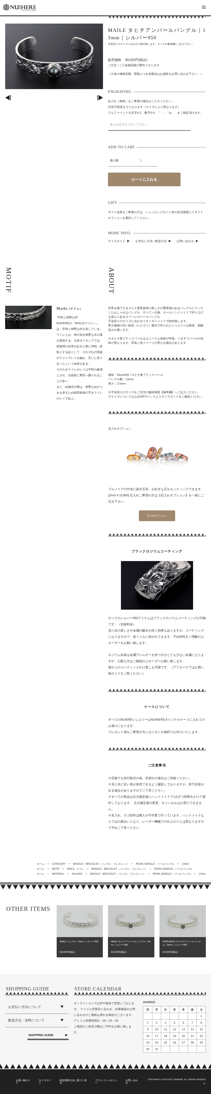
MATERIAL (58, 873)
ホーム (40, 863)
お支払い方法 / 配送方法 (151, 241)
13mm (185, 863)
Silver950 (77, 873)
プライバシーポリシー (106, 1081)
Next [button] (100, 97)
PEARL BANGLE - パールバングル (155, 863)
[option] (54, 56)
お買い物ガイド (23, 1081)
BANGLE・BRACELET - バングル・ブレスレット (100, 863)
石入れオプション (157, 515)
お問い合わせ (185, 241)
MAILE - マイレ (75, 868)
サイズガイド (116, 241)
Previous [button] (8, 97)
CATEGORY (59, 863)
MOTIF (55, 868)
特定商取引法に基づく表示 (73, 1081)
